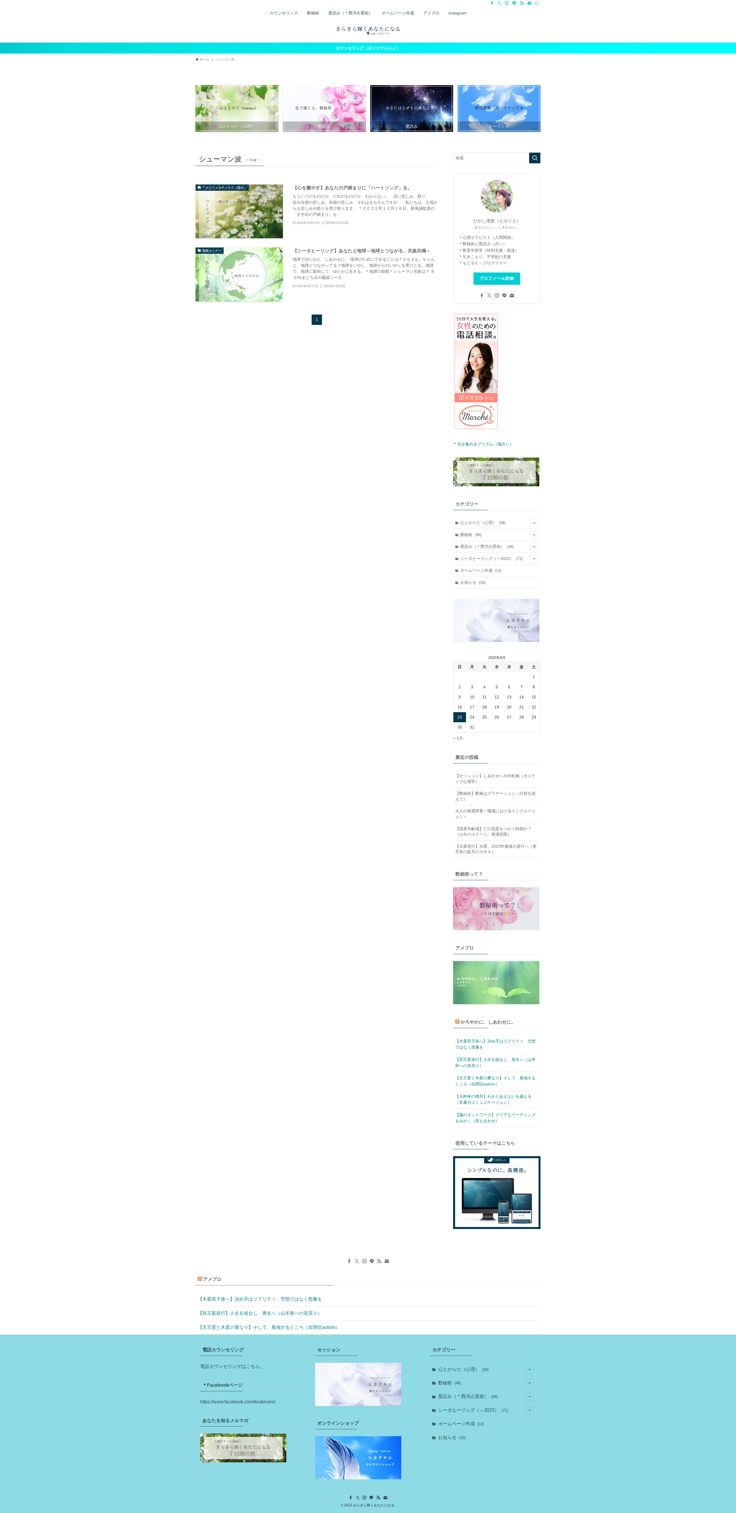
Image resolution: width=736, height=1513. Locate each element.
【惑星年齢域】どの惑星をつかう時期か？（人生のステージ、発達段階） (493, 831)
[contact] (529, 3)
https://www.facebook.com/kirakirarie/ (237, 1401)
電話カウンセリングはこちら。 (232, 1366)
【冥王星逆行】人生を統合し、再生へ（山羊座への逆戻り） (495, 1062)
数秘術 (470, 534)
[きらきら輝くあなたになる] (368, 30)
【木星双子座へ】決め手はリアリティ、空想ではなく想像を (495, 1044)
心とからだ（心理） (482, 522)
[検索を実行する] (534, 158)
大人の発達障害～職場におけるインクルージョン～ (495, 814)
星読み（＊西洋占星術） (486, 546)
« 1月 (458, 738)
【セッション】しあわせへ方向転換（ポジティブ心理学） (495, 778)
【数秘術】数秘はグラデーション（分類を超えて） (495, 796)
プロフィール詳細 (497, 278)
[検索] (536, 3)
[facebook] (492, 3)
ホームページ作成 (480, 570)
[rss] (522, 3)
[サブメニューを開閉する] (534, 523)
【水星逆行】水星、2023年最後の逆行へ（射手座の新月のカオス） (496, 849)
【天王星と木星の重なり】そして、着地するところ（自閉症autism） (495, 1081)
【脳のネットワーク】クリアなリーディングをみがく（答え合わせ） (495, 1117)
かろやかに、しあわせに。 (488, 1022)
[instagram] (507, 3)
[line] (514, 3)
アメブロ (212, 1279)
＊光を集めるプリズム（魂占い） (483, 444)
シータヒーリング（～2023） (491, 558)
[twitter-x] (499, 3)
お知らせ (472, 582)
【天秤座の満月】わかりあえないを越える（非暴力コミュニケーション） (493, 1099)
